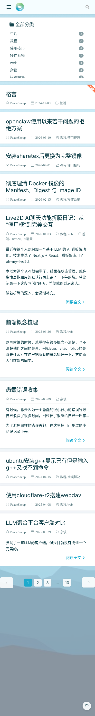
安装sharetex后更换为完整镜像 (44, 156)
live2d (16, 238)
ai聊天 (28, 238)
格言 (11, 94)
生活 (46, 33)
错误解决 (46, 77)
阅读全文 (73, 302)
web (46, 62)
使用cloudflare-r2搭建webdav (43, 495)
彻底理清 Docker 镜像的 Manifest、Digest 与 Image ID (43, 186)
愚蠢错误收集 (22, 389)
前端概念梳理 (22, 322)
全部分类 (24, 24)
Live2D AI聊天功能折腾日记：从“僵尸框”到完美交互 (45, 221)
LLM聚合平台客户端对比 (35, 522)
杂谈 (46, 70)
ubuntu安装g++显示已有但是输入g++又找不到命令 (47, 464)
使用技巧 (46, 48)
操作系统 (46, 55)
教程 (46, 41)
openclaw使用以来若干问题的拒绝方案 (45, 124)
